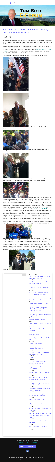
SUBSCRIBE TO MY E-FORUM (27, 446)
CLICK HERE (34, 459)
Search (24, 274)
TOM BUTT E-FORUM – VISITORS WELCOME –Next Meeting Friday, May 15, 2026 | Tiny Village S (40, 415)
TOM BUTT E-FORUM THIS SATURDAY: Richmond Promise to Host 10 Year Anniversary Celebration (38, 309)
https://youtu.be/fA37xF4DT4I (40, 208)
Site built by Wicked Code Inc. (31, 442)
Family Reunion (32, 357)
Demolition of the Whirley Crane (37, 319)
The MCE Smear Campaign (35, 343)
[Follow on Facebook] (27, 451)
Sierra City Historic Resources (36, 399)
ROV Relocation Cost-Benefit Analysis (38, 303)
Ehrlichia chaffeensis (34, 334)
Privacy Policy (21, 442)
